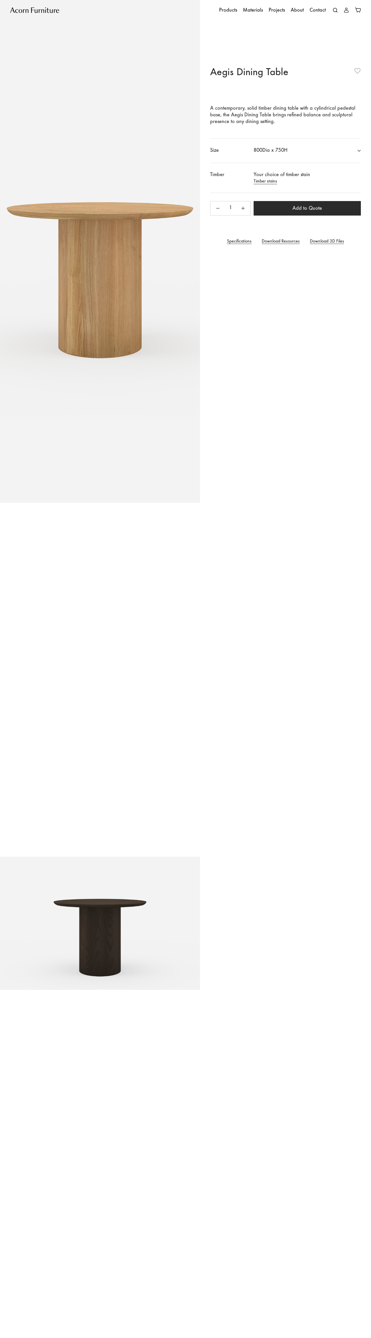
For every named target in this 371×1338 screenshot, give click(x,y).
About (297, 10)
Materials (253, 10)
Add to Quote (307, 208)
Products (228, 10)
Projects (277, 10)
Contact (318, 10)
